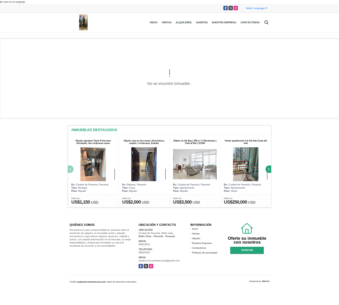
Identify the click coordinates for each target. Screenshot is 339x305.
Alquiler (196, 238)
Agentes (202, 22)
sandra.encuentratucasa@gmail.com (159, 260)
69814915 (144, 244)
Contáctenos (250, 22)
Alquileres (184, 22)
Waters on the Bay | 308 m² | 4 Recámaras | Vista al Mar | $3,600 (194, 141)
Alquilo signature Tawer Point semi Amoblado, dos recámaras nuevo (93, 141)
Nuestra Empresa (224, 22)
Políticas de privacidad (204, 252)
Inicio (153, 22)
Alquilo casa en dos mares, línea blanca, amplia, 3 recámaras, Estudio (144, 141)
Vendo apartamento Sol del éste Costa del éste (246, 141)
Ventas (166, 22)
